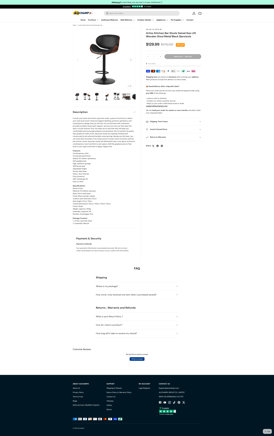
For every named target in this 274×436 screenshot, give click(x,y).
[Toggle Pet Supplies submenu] (183, 20)
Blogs (75, 401)
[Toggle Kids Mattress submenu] (134, 20)
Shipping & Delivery (114, 388)
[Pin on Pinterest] (162, 146)
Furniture (92, 20)
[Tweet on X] (153, 146)
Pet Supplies (176, 20)
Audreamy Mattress (109, 20)
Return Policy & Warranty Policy (119, 392)
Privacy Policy (78, 392)
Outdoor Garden (144, 20)
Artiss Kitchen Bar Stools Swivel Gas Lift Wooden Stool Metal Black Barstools (91, 25)
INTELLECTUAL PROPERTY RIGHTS (86, 405)
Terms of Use (78, 397)
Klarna (109, 409)
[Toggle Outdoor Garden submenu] (153, 20)
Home (83, 20)
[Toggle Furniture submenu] (97, 20)
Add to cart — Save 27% (183, 57)
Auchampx (81, 428)
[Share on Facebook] (157, 146)
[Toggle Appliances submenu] (167, 20)
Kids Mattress (126, 20)
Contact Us (111, 397)
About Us (76, 388)
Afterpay (110, 401)
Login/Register (144, 388)
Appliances (161, 20)
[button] (200, 13)
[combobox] (142, 13)
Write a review (137, 359)
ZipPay (109, 405)
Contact (189, 20)
